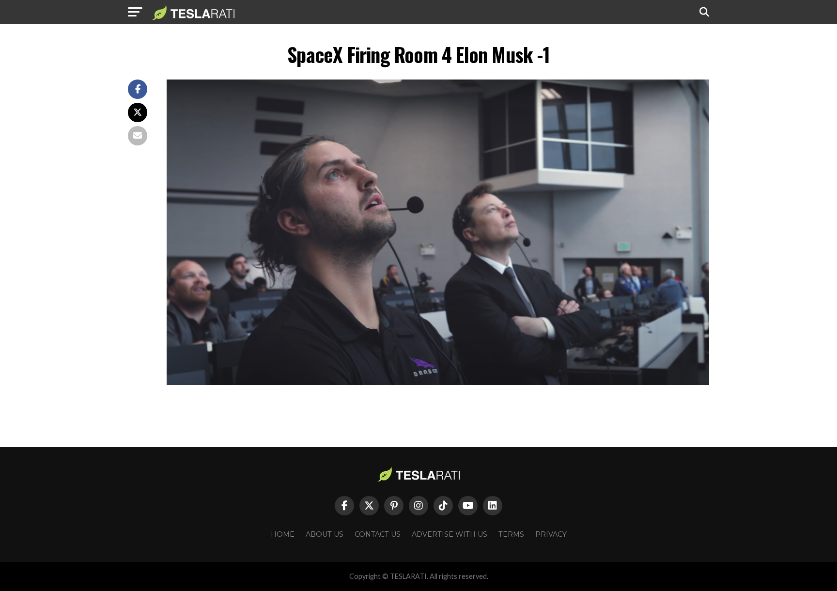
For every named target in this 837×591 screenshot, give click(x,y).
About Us (324, 534)
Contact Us (378, 534)
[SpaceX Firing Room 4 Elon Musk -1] (438, 382)
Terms (511, 534)
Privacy (551, 534)
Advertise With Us (449, 534)
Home (282, 534)
